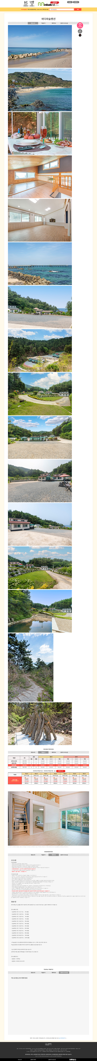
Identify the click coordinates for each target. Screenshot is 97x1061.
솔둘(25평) (14, 763)
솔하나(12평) (14, 761)
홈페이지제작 (33, 1059)
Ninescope (46, 1056)
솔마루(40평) (14, 767)
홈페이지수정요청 (52, 1059)
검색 (78, 9)
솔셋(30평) (14, 765)
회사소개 (20, 1059)
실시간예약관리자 (62, 1038)
